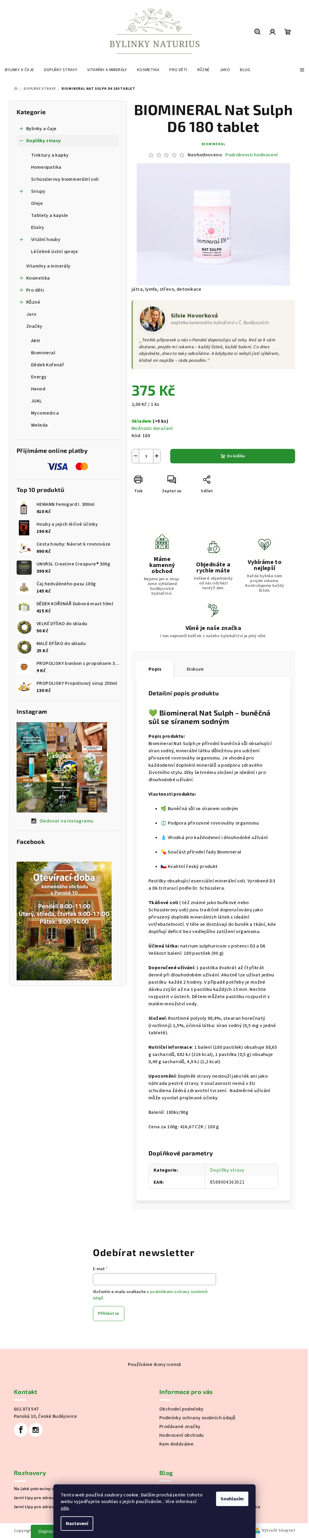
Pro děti (35, 290)
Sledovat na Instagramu (67, 821)
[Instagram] (36, 1430)
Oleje (37, 203)
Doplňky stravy (43, 140)
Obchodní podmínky (181, 1409)
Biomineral (213, 144)
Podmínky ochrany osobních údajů (197, 1417)
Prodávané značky (179, 1426)
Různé (33, 302)
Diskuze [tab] (195, 669)
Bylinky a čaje (41, 128)
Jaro (31, 314)
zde (65, 1508)
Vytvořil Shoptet (278, 1530)
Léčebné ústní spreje (54, 251)
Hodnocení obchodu (181, 1435)
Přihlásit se (108, 1314)
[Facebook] (21, 1430)
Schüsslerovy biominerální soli (65, 179)
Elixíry (37, 227)
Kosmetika (38, 278)
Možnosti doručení (152, 428)
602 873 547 (26, 1409)
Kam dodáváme (176, 1444)
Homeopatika (46, 167)
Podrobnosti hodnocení (251, 155)
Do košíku (236, 456)
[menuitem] (19, 70)
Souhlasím (232, 1499)
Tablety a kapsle (49, 215)
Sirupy (38, 191)
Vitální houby (45, 239)
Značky (34, 326)
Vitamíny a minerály (48, 266)
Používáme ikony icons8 (154, 1364)
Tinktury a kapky (49, 155)
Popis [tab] (154, 669)
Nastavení (77, 1523)
